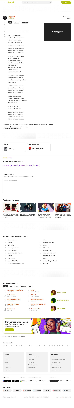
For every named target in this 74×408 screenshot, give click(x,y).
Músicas (7, 357)
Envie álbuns (31, 359)
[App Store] (15, 381)
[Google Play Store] (7, 381)
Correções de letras (33, 364)
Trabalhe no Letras (56, 367)
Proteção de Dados (56, 362)
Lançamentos (8, 370)
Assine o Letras (31, 367)
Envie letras (31, 362)
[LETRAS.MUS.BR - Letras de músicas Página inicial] (11, 2)
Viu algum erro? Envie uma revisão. (12, 128)
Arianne (12, 126)
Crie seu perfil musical (33, 357)
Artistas (6, 359)
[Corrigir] (4, 34)
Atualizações (8, 367)
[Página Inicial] (3, 336)
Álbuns (6, 362)
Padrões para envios (56, 370)
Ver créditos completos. (25, 124)
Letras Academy (37, 158)
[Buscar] (50, 2)
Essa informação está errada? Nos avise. (42, 124)
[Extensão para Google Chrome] (23, 381)
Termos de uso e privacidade (58, 359)
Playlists (7, 364)
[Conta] (69, 2)
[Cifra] (4, 29)
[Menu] (5, 2)
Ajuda (52, 357)
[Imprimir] (4, 32)
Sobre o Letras (55, 364)
